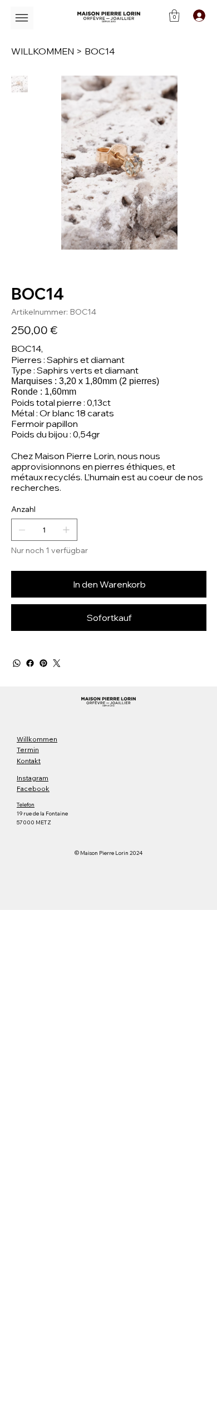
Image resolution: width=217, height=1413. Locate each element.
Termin (28, 749)
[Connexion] (198, 15)
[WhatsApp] (16, 663)
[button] (174, 15)
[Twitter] (56, 663)
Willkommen (37, 739)
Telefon (25, 804)
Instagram (32, 778)
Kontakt (29, 761)
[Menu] (22, 18)
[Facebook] (30, 663)
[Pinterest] (43, 663)
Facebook (33, 788)
